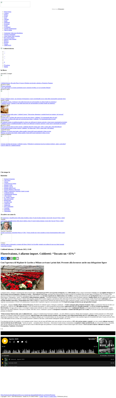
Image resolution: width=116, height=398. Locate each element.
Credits (41, 396)
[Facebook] (4, 51)
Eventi (6, 16)
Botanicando (7, 200)
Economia (7, 24)
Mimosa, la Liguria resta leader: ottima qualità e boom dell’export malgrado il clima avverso (25, 133)
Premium (52, 395)
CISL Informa (8, 196)
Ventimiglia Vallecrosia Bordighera (13, 33)
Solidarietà (7, 22)
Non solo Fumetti (8, 199)
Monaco (6, 40)
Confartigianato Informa (10, 194)
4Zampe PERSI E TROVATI (12, 189)
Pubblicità (37, 395)
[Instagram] (4, 53)
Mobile (6, 66)
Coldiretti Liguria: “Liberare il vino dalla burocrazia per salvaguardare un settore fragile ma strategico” (28, 103)
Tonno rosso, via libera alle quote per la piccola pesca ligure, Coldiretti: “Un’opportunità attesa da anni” (28, 119)
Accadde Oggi (8, 202)
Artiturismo (7, 205)
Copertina (6, 208)
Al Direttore (7, 27)
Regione (6, 42)
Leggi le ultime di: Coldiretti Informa (10, 145)
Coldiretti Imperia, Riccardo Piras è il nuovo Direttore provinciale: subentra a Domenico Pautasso (27, 83)
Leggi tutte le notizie (6, 246)
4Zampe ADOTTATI (10, 188)
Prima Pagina (7, 11)
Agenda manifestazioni (10, 28)
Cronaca (6, 13)
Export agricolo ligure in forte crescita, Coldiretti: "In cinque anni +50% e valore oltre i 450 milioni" (27, 128)
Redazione (16, 395)
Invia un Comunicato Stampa (27, 395)
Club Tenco (7, 180)
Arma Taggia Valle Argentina (12, 36)
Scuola (6, 25)
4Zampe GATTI (8, 186)
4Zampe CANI (8, 185)
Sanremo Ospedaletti (9, 34)
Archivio (7, 65)
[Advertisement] (13, 158)
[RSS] (4, 57)
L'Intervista (7, 203)
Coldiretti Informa (9, 192)
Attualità (6, 19)
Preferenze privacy (63, 396)
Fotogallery (7, 209)
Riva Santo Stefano (9, 37)
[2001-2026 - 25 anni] (15, 4)
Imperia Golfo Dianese (10, 39)
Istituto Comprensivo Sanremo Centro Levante (16, 191)
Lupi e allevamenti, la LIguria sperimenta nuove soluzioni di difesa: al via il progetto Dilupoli (25, 87)
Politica (6, 15)
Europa (6, 43)
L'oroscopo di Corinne (10, 183)
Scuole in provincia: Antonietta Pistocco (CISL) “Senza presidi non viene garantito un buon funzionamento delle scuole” (33, 232)
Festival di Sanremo (9, 179)
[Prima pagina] (1, 48)
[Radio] (4, 62)
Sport (5, 18)
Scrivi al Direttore (45, 395)
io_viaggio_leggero (9, 197)
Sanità (5, 21)
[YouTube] (4, 56)
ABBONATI (7, 45)
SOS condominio (8, 206)
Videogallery (7, 211)
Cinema (6, 182)
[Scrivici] (4, 63)
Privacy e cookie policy (50, 396)
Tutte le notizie (8, 30)
